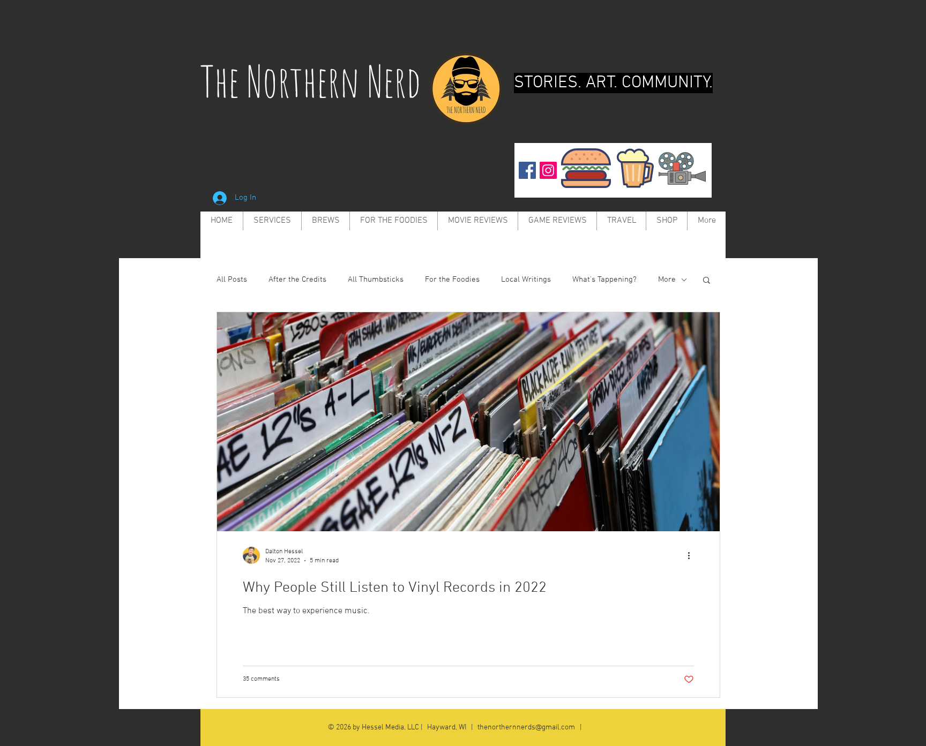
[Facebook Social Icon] (527, 170)
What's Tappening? (604, 279)
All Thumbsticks (376, 279)
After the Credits (297, 279)
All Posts (231, 279)
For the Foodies (452, 279)
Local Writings (526, 279)
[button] (706, 281)
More (667, 279)
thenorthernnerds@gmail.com (526, 727)
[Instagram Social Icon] (548, 170)
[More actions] (692, 555)
